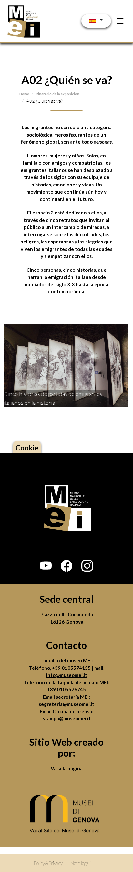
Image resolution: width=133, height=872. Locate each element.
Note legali (80, 863)
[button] (46, 566)
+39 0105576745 (66, 689)
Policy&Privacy (48, 863)
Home (24, 94)
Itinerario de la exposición (57, 94)
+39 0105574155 (72, 668)
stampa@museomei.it (67, 718)
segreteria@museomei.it (66, 704)
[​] (66, 816)
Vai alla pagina (67, 768)
